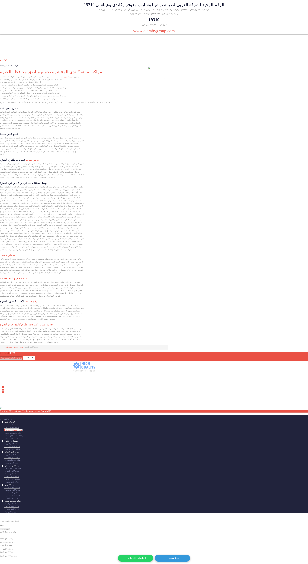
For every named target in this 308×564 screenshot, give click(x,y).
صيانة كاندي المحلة (12, 476)
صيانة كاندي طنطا (11, 474)
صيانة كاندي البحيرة (12, 471)
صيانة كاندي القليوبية (12, 446)
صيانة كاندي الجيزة (12, 444)
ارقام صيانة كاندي (10, 422)
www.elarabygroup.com (154, 30)
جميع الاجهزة (68, 77)
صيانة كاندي (8, 419)
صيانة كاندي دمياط (11, 463)
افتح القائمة (4, 50)
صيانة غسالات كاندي (12, 425)
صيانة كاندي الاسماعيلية (13, 493)
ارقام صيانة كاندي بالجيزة (9, 66)
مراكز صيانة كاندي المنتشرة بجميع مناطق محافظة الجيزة (51, 71)
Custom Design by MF (43, 411)
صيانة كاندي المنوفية (12, 449)
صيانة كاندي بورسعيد (12, 490)
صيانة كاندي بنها (9, 485)
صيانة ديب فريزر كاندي (14, 430)
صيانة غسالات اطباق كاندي (14, 436)
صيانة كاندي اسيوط (12, 506)
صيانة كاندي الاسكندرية (13, 496)
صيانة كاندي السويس (12, 487)
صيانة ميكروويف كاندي (13, 433)
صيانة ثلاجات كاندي (12, 427)
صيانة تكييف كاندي (11, 438)
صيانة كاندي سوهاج (12, 509)
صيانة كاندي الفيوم (11, 498)
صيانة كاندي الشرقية (11, 452)
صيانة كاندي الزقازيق (12, 479)
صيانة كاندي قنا (10, 512)
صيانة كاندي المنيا (11, 504)
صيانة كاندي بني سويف (12, 501)
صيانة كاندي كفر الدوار (13, 468)
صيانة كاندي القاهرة (11, 441)
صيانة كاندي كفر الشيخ (12, 466)
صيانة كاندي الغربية (12, 455)
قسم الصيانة (28, 357)
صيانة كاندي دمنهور (12, 482)
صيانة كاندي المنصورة (13, 460)
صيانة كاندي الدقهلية (12, 457)
